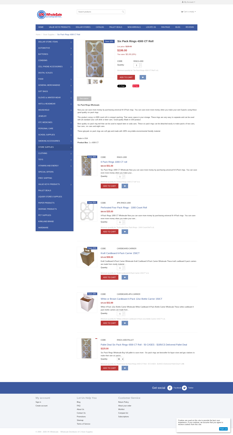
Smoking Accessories (49, 141)
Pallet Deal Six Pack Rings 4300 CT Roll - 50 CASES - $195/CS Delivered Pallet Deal (144, 344)
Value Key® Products (59, 27)
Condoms (42, 60)
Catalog (100, 27)
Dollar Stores (83, 27)
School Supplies (46, 135)
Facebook (177, 388)
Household (43, 110)
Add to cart (126, 77)
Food (40, 79)
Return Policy (123, 402)
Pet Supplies (44, 215)
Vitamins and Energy (48, 166)
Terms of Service (83, 424)
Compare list (123, 413)
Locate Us (151, 27)
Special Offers (46, 172)
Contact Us (81, 413)
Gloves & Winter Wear (49, 98)
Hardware (43, 228)
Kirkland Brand (46, 221)
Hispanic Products (47, 209)
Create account (41, 406)
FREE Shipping (45, 178)
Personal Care (45, 129)
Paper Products (46, 203)
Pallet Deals (115, 27)
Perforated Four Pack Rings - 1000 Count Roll (124, 207)
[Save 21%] (87, 257)
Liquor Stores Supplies (50, 197)
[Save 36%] (87, 165)
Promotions (81, 417)
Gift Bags (43, 91)
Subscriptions (123, 417)
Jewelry (42, 116)
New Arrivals (134, 27)
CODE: (120, 61)
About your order (124, 406)
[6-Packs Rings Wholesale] (96, 59)
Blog (177, 27)
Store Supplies (49, 35)
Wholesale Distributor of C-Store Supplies (76, 432)
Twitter (190, 388)
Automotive (44, 48)
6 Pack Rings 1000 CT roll (114, 162)
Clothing (42, 153)
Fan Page (165, 27)
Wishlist (121, 409)
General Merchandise (49, 85)
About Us (80, 409)
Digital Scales (45, 73)
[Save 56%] (87, 211)
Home (41, 27)
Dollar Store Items (48, 42)
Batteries (43, 54)
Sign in (38, 402)
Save (137, 86)
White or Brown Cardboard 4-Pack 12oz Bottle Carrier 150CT (131, 299)
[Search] (123, 12)
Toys (40, 160)
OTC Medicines (45, 122)
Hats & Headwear (46, 104)
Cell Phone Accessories (50, 67)
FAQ (78, 406)
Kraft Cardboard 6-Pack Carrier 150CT (120, 253)
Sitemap (80, 420)
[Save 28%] (87, 303)
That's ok (223, 429)
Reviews (190, 27)
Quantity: (120, 65)
